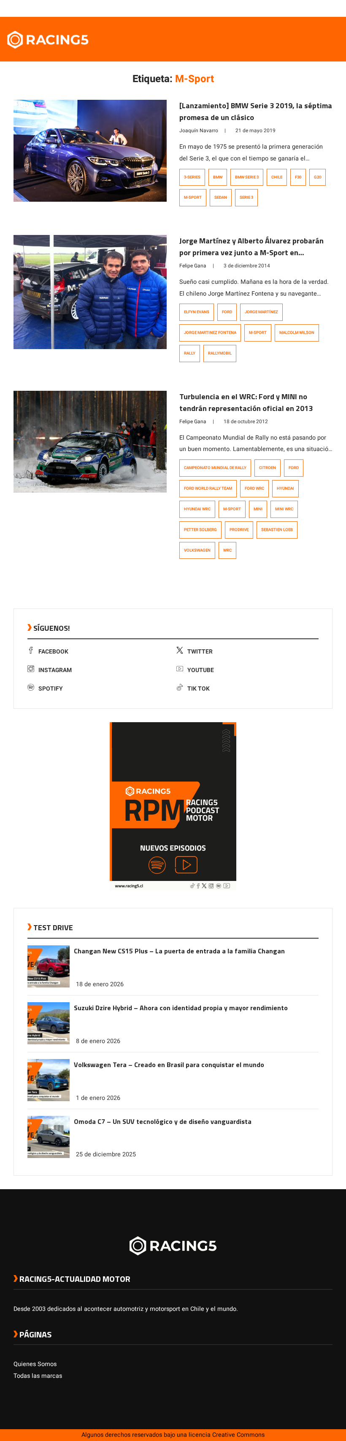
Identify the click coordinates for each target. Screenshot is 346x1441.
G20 (317, 177)
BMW (217, 177)
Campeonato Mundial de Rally (215, 468)
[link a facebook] (286, 8)
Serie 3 (246, 197)
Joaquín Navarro (198, 130)
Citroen (267, 468)
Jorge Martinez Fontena (210, 333)
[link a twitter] (294, 8)
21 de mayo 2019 (255, 130)
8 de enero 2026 (98, 1041)
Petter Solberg (200, 530)
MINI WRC (284, 509)
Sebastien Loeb (277, 530)
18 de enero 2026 (100, 984)
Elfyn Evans (196, 312)
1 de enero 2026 (98, 1098)
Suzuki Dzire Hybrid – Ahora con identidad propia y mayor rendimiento (181, 1008)
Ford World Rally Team (208, 488)
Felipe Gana (192, 266)
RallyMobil (220, 353)
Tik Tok (198, 688)
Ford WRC (254, 488)
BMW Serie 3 (247, 177)
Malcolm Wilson (296, 333)
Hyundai (285, 488)
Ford (227, 312)
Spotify (50, 688)
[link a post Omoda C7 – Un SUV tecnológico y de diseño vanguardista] (48, 1156)
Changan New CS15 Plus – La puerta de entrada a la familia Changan (179, 951)
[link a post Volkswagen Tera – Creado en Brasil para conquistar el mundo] (48, 1099)
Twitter (200, 651)
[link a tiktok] (328, 8)
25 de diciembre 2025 (106, 1154)
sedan (220, 197)
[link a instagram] (303, 8)
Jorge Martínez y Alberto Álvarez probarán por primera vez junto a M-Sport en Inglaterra (251, 252)
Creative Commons (238, 1434)
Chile (276, 177)
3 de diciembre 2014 (247, 266)
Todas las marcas (38, 1376)
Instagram (55, 670)
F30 (298, 177)
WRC (227, 550)
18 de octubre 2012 (246, 421)
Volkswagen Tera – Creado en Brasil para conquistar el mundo (169, 1064)
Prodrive (239, 530)
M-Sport (193, 197)
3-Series (192, 177)
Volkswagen (197, 550)
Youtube (200, 670)
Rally (189, 353)
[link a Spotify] (320, 8)
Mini (258, 509)
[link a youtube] (311, 8)
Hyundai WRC (197, 509)
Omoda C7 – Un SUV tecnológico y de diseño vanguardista (162, 1121)
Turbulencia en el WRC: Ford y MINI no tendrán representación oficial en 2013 (246, 402)
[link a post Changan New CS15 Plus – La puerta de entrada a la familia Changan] (48, 985)
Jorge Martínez (261, 312)
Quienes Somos (35, 1364)
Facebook (53, 651)
